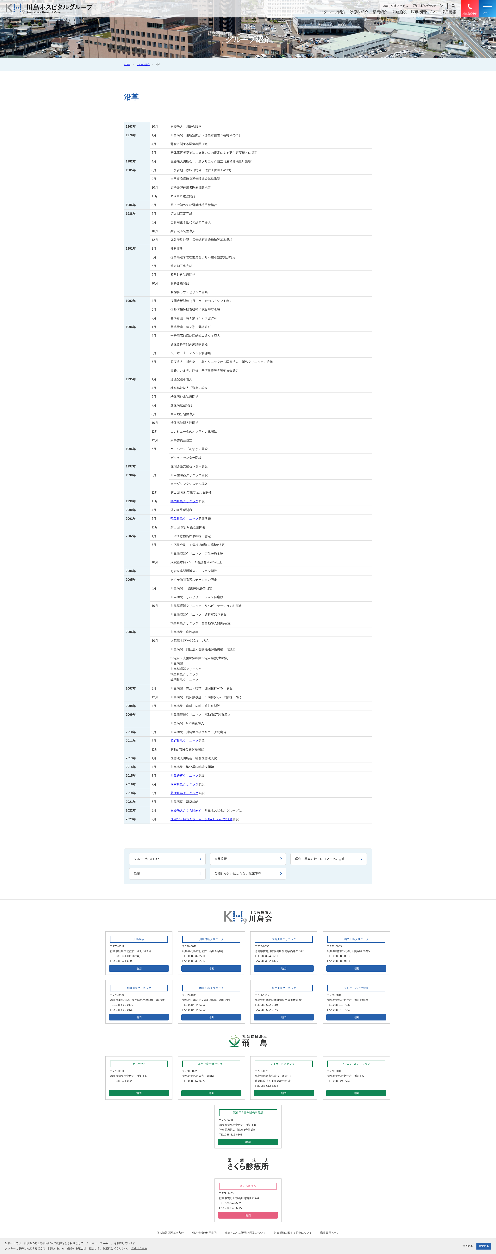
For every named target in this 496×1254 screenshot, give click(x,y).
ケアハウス (139, 1063)
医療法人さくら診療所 (186, 810)
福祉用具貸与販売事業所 (248, 1112)
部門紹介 (380, 12)
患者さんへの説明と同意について (245, 1232)
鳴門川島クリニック (184, 501)
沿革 (137, 873)
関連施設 (399, 12)
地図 (139, 968)
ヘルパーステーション (356, 1063)
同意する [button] (484, 1246)
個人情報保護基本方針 (170, 1232)
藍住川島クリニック (184, 793)
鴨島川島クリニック (184, 518)
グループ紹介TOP (146, 859)
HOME (127, 64)
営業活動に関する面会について (293, 1232)
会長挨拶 (220, 859)
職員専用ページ (329, 1232)
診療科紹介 (359, 12)
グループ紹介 (335, 12)
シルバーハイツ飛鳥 (356, 987)
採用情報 (448, 12)
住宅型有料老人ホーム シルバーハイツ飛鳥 (201, 819)
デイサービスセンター (283, 1063)
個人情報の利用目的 (204, 1232)
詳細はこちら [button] (139, 1248)
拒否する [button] (468, 1246)
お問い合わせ (427, 5)
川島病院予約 (469, 13)
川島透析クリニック (184, 775)
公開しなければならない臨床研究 (237, 873)
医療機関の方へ (424, 12)
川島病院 (138, 939)
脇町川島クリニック (184, 740)
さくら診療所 (248, 1186)
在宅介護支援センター (211, 1063)
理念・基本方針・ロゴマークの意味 (320, 859)
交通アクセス (399, 5)
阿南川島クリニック (184, 784)
